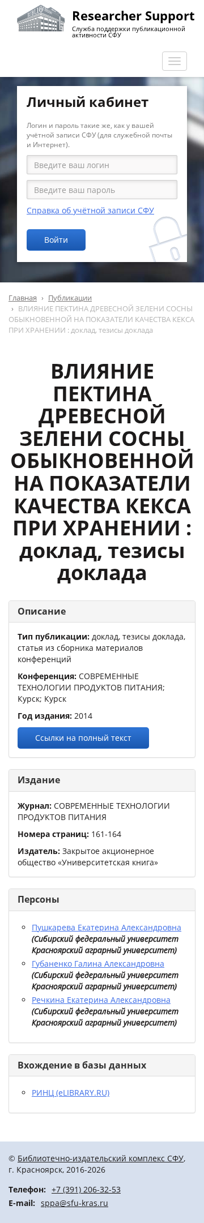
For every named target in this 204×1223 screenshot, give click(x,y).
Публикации (70, 298)
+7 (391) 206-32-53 (86, 1189)
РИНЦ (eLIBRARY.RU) (70, 1092)
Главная (22, 298)
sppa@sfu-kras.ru (74, 1203)
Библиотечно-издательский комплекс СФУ (101, 1158)
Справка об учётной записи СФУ (90, 210)
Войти (56, 239)
